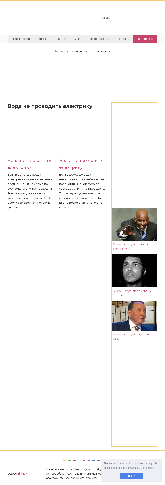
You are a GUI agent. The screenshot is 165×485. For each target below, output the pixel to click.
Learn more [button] (147, 467)
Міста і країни (20, 38)
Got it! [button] (131, 476)
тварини (60, 38)
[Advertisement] (50, 18)
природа (123, 38)
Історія (42, 38)
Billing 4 (22, 473)
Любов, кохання (98, 38)
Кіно (77, 38)
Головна (60, 51)
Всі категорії (145, 38)
